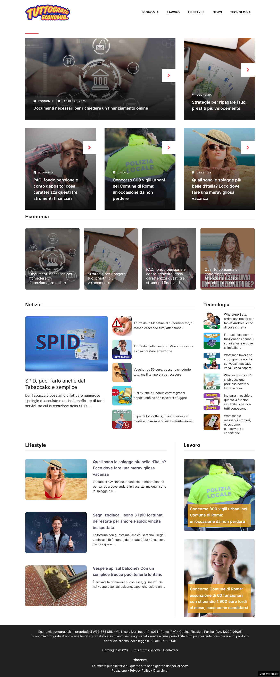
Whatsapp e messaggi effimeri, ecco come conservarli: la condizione (237, 424)
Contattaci (170, 650)
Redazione (119, 670)
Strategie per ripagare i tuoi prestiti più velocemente (107, 278)
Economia (150, 12)
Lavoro (173, 12)
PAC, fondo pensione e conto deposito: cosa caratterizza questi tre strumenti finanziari (166, 276)
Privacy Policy (140, 670)
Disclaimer (161, 670)
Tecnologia (240, 12)
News (217, 12)
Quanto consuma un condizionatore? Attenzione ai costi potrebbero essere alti (224, 276)
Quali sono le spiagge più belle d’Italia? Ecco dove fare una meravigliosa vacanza (129, 468)
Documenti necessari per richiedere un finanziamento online (90, 108)
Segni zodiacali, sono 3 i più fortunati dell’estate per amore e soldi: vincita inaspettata (128, 521)
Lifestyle (196, 12)
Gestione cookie (269, 673)
